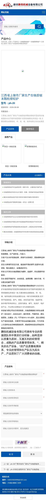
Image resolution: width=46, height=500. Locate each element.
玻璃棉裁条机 (33, 166)
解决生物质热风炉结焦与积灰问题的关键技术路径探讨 (21, 197)
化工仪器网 (33, 489)
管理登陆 (41, 489)
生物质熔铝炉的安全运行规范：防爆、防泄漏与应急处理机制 (23, 192)
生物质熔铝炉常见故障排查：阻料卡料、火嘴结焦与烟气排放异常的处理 (24, 187)
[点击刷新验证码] (21, 442)
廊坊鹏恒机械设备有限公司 (11, 489)
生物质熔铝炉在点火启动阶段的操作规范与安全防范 (21, 217)
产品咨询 (10, 129)
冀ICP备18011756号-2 (18, 492)
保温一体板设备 (11, 166)
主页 (9, 42)
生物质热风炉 (24, 42)
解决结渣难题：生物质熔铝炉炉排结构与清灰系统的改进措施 (23, 232)
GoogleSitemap (31, 492)
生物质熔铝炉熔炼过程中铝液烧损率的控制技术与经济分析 (23, 222)
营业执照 (23, 498)
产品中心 (16, 42)
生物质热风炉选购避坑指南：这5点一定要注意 (19, 202)
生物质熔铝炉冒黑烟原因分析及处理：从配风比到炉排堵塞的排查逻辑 (24, 227)
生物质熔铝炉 (35, 42)
